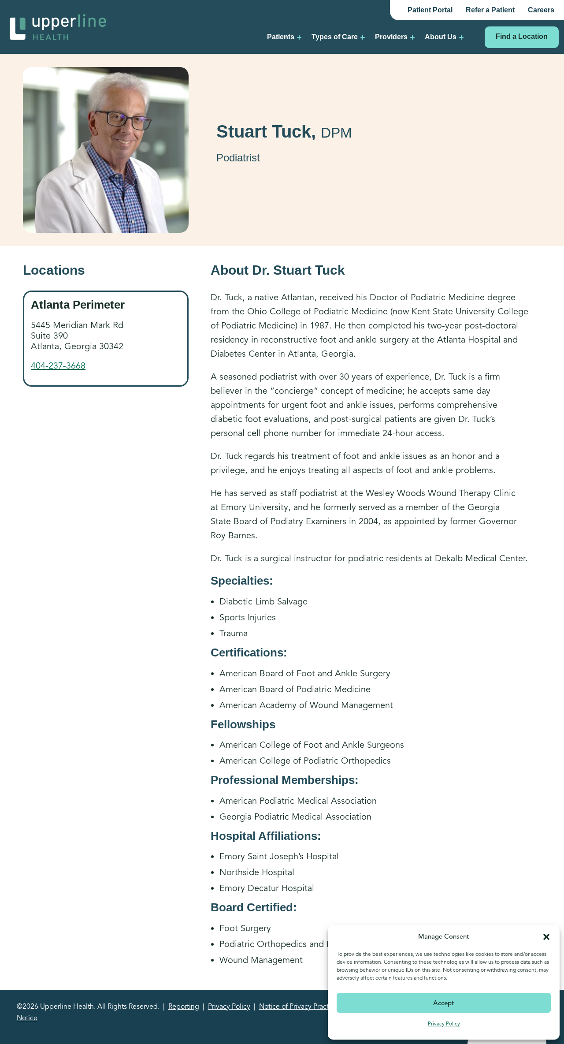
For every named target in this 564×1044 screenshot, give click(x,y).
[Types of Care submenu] (362, 37)
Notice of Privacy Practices (300, 1006)
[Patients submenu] (299, 37)
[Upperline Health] (58, 26)
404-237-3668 (58, 365)
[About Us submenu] (461, 37)
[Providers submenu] (412, 37)
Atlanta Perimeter (78, 304)
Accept (443, 1003)
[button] (546, 936)
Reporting (183, 1006)
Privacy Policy (444, 1023)
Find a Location (522, 36)
